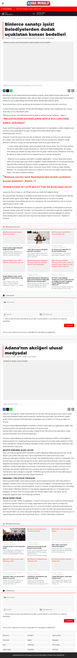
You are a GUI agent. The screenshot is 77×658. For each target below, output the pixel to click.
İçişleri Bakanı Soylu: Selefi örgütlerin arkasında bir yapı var (13, 277)
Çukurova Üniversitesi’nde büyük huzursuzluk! (36, 547)
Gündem (13, 38)
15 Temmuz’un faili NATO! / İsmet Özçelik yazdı (61, 250)
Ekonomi (30, 245)
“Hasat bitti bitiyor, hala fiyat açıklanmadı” (62, 577)
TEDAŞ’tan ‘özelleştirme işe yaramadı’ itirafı (37, 577)
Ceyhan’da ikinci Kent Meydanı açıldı (14, 547)
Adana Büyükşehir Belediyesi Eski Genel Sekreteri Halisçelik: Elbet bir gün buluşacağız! (38, 279)
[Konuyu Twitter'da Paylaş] (7, 90)
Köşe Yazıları (12, 572)
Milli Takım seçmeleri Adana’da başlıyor (59, 545)
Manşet (35, 245)
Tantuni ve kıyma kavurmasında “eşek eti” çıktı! (31, 9)
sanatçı (13, 112)
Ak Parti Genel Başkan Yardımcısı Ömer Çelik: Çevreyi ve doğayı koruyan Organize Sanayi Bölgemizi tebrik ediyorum (63, 281)
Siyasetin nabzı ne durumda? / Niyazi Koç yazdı (14, 577)
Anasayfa (7, 38)
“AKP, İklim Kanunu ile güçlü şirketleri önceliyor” (37, 250)
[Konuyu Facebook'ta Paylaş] (4, 90)
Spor (58, 542)
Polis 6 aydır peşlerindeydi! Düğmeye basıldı (12, 248)
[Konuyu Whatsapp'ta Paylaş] (11, 90)
